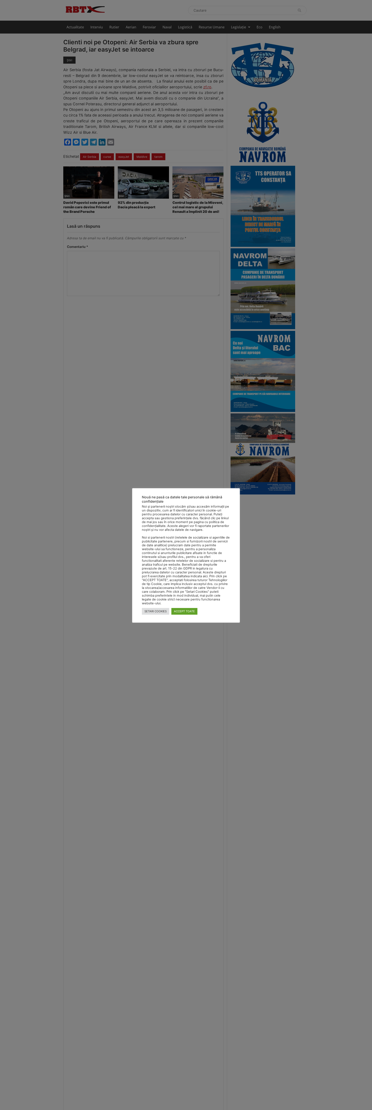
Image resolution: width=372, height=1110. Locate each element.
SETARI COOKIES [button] (155, 611)
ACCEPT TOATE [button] (184, 611)
